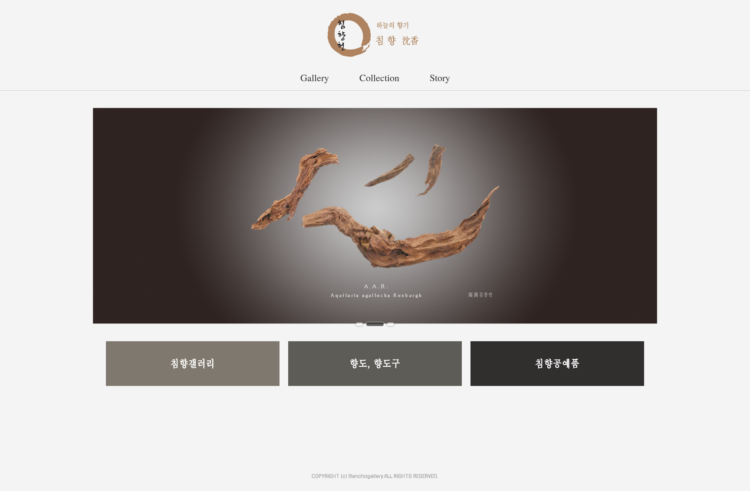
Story (440, 77)
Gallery (314, 77)
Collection (379, 77)
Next (731, 215)
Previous (19, 215)
